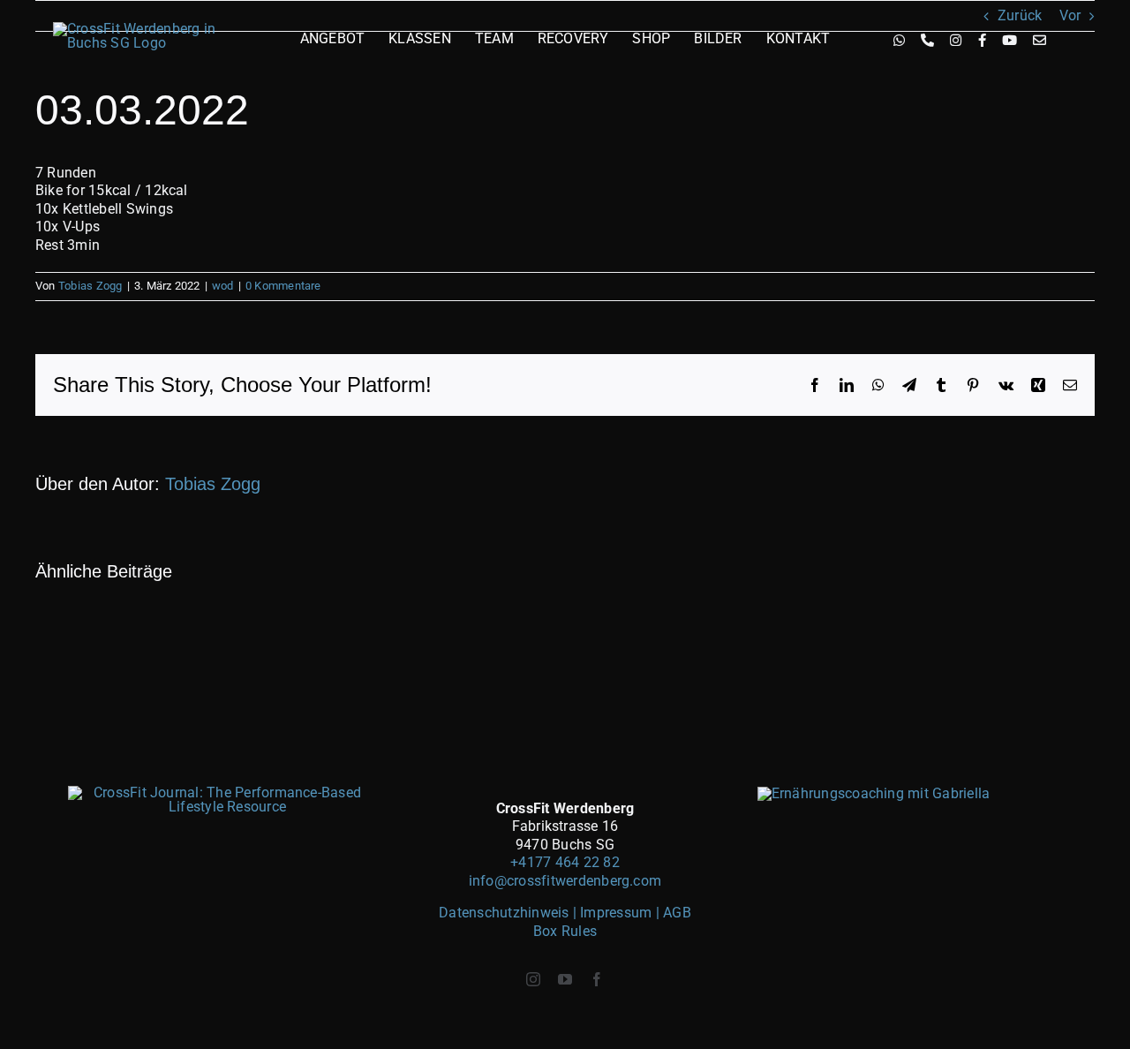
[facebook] (597, 979)
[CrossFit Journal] (220, 792)
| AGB (673, 912)
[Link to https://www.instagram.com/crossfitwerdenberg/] (955, 40)
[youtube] (565, 979)
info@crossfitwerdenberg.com (565, 880)
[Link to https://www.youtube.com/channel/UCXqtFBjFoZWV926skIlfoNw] (1009, 40)
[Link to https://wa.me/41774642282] (899, 40)
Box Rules (565, 931)
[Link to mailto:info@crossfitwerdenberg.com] (1039, 40)
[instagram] (533, 979)
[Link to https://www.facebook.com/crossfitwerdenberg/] (982, 40)
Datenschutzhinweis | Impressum (547, 912)
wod (223, 285)
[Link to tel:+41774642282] (927, 40)
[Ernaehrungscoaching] (874, 793)
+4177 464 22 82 (565, 862)
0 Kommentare (283, 285)
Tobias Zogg (90, 285)
